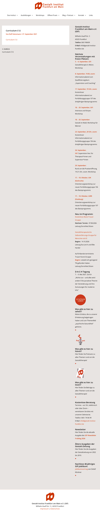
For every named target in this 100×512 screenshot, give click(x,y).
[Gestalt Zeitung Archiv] (76, 458)
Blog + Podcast (67, 15)
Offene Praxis (52, 15)
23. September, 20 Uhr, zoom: (86, 132)
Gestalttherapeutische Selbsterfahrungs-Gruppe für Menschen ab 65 (85, 235)
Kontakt (81, 15)
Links (91, 15)
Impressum (44, 509)
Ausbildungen (26, 15)
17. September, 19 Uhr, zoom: (86, 89)
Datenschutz (55, 509)
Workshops (40, 15)
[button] (17, 15)
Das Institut (11, 15)
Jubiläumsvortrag (81, 469)
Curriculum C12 (11, 40)
